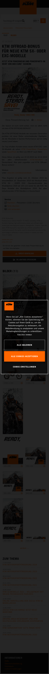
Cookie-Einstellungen (24, 366)
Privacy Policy (21, 334)
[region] (24, 337)
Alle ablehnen (24, 345)
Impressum (29, 334)
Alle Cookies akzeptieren (24, 356)
